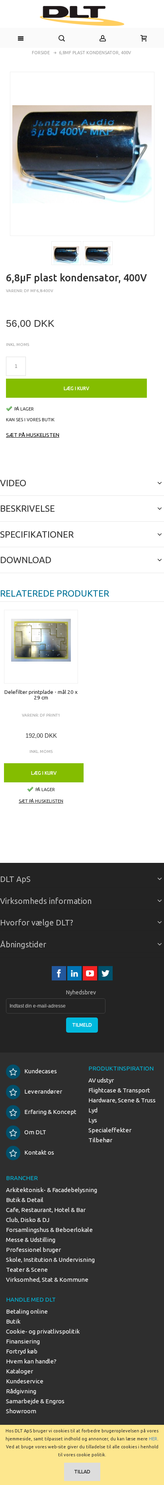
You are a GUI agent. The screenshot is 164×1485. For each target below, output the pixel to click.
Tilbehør (100, 1140)
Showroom (21, 1411)
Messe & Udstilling (30, 1239)
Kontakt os (39, 1152)
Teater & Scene (27, 1269)
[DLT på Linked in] (75, 973)
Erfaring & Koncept (50, 1111)
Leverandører (43, 1091)
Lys (92, 1120)
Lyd (93, 1110)
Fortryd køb (21, 1351)
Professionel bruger (33, 1249)
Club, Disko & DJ (27, 1219)
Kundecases (40, 1071)
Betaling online (27, 1311)
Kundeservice (24, 1381)
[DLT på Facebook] (59, 973)
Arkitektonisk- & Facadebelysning (51, 1189)
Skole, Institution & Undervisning (50, 1259)
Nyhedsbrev (81, 992)
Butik (13, 1321)
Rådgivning (21, 1391)
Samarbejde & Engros (35, 1401)
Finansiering (23, 1341)
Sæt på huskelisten (32, 435)
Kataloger (19, 1371)
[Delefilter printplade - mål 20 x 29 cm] (41, 647)
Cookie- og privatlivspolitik (43, 1331)
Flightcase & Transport (119, 1090)
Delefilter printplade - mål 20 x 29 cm (41, 695)
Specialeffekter (109, 1130)
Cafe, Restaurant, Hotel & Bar (46, 1209)
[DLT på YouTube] (90, 973)
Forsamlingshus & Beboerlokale (49, 1229)
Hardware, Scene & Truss (122, 1100)
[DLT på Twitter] (105, 973)
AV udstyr (101, 1080)
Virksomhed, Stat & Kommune (47, 1279)
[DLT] (82, 16)
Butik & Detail (24, 1199)
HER (153, 1438)
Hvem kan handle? (31, 1361)
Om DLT (35, 1132)
